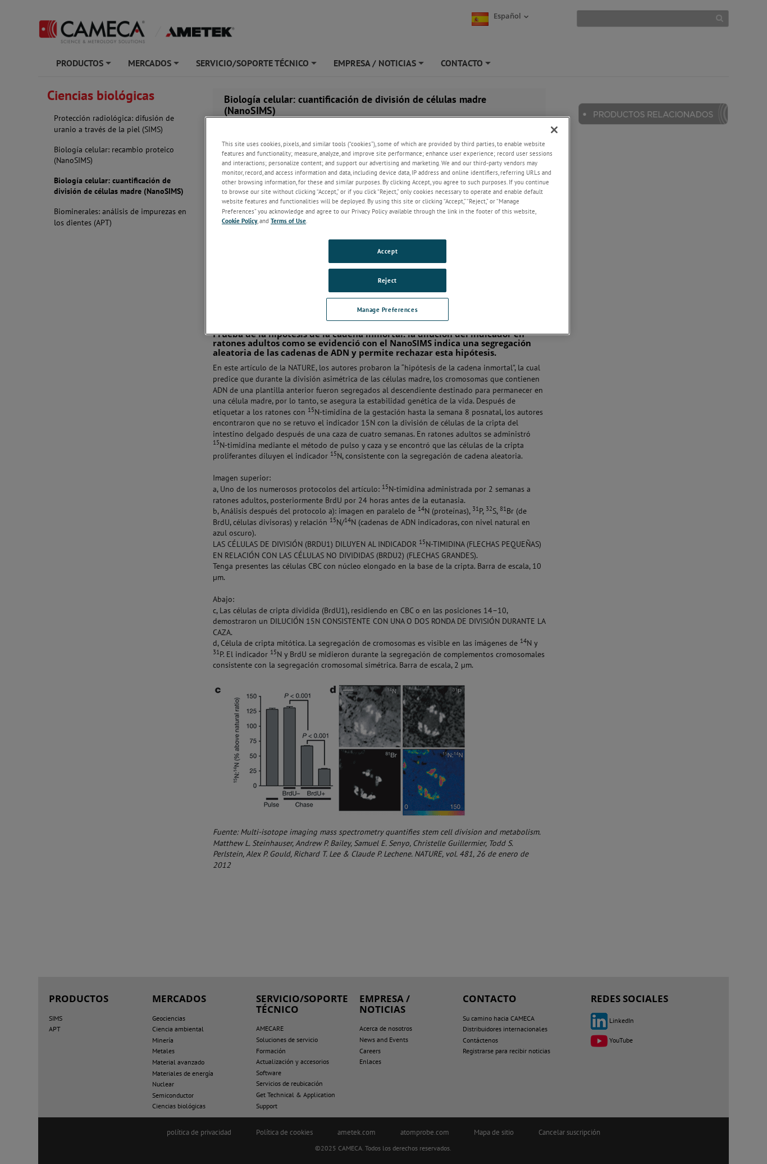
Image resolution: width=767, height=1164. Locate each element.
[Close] (554, 129)
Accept (387, 251)
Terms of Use (288, 220)
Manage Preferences (387, 309)
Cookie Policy (239, 220)
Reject (387, 280)
